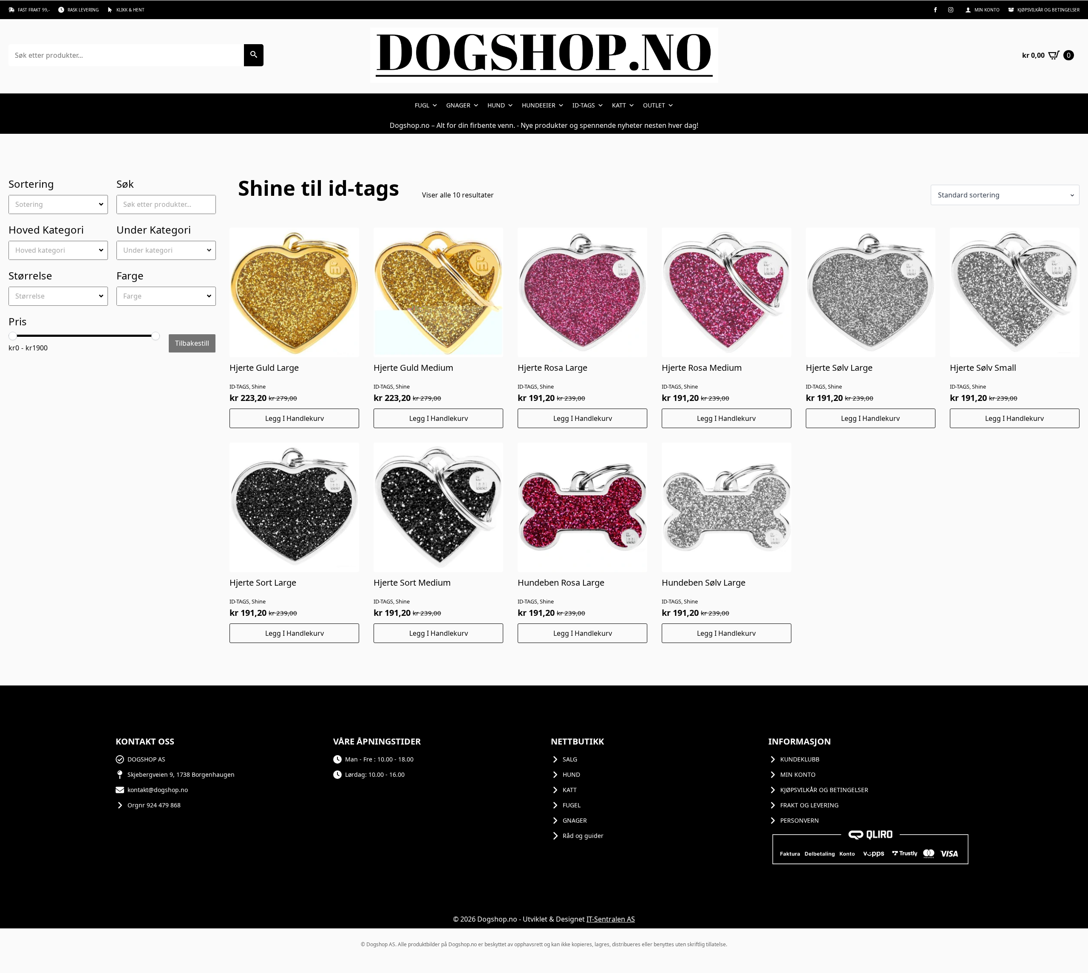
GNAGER (458, 105)
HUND (496, 105)
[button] (254, 55)
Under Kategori (153, 230)
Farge (130, 275)
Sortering (31, 184)
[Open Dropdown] (102, 204)
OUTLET (654, 105)
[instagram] (951, 10)
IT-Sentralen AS (610, 919)
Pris (17, 321)
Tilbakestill (192, 343)
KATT (619, 105)
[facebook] (935, 10)
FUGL (422, 105)
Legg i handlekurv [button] (294, 418)
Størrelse (30, 275)
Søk (125, 184)
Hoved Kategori (46, 230)
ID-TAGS (583, 105)
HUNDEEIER (538, 105)
